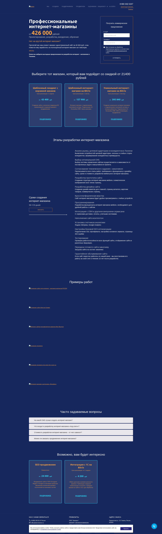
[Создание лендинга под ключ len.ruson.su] (81, 373)
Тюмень (130, 9)
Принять (126, 528)
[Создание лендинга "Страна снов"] (81, 354)
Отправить (117, 58)
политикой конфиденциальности (117, 51)
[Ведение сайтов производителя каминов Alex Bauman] (81, 335)
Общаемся (101, 6)
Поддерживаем (67, 6)
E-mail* (106, 32)
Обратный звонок (127, 7)
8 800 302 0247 (126, 4)
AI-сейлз (112, 6)
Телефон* (107, 39)
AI (107, 6)
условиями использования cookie (50, 529)
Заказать (41, 210)
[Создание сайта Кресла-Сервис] (81, 316)
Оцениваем (92, 6)
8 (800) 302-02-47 (36, 520)
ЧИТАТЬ (31, 50)
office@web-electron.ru (37, 522)
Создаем (55, 6)
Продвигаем (80, 6)
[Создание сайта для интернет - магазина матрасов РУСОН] (81, 297)
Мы (48, 6)
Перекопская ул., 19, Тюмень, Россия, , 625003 (120, 521)
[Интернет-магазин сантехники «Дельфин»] (81, 392)
